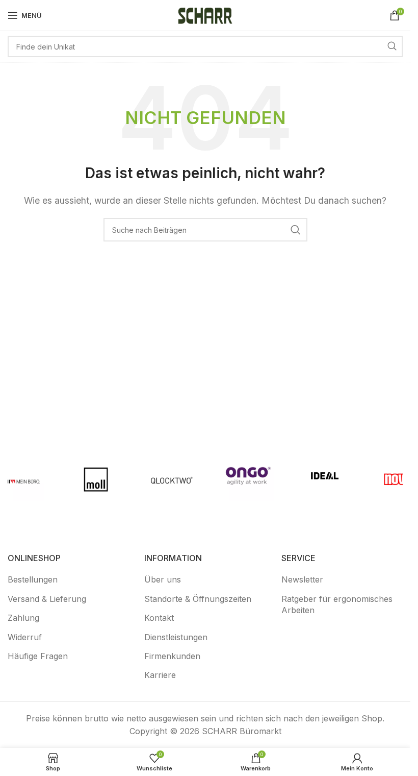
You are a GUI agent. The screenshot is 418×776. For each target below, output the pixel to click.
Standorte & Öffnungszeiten (197, 599)
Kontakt (159, 618)
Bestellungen (33, 579)
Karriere (160, 675)
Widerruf (25, 637)
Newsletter (302, 579)
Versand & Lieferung (47, 599)
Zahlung (23, 618)
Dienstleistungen (175, 637)
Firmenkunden (172, 656)
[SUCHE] (392, 46)
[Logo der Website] (205, 14)
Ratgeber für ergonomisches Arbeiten (337, 604)
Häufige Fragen (38, 656)
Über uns (162, 579)
